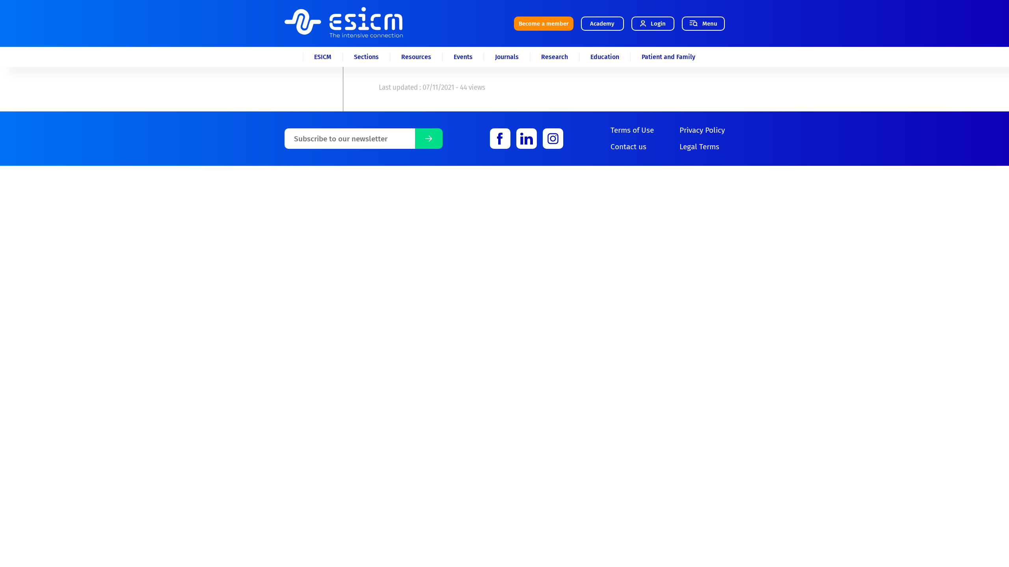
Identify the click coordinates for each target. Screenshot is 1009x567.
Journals (507, 57)
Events (463, 57)
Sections (366, 57)
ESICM (322, 57)
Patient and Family (668, 57)
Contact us (628, 146)
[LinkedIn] (526, 138)
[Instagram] (553, 138)
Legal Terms (699, 146)
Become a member (544, 23)
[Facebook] (500, 138)
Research (554, 57)
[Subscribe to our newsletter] (429, 138)
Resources (416, 57)
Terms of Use (632, 130)
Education (604, 57)
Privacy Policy (702, 130)
